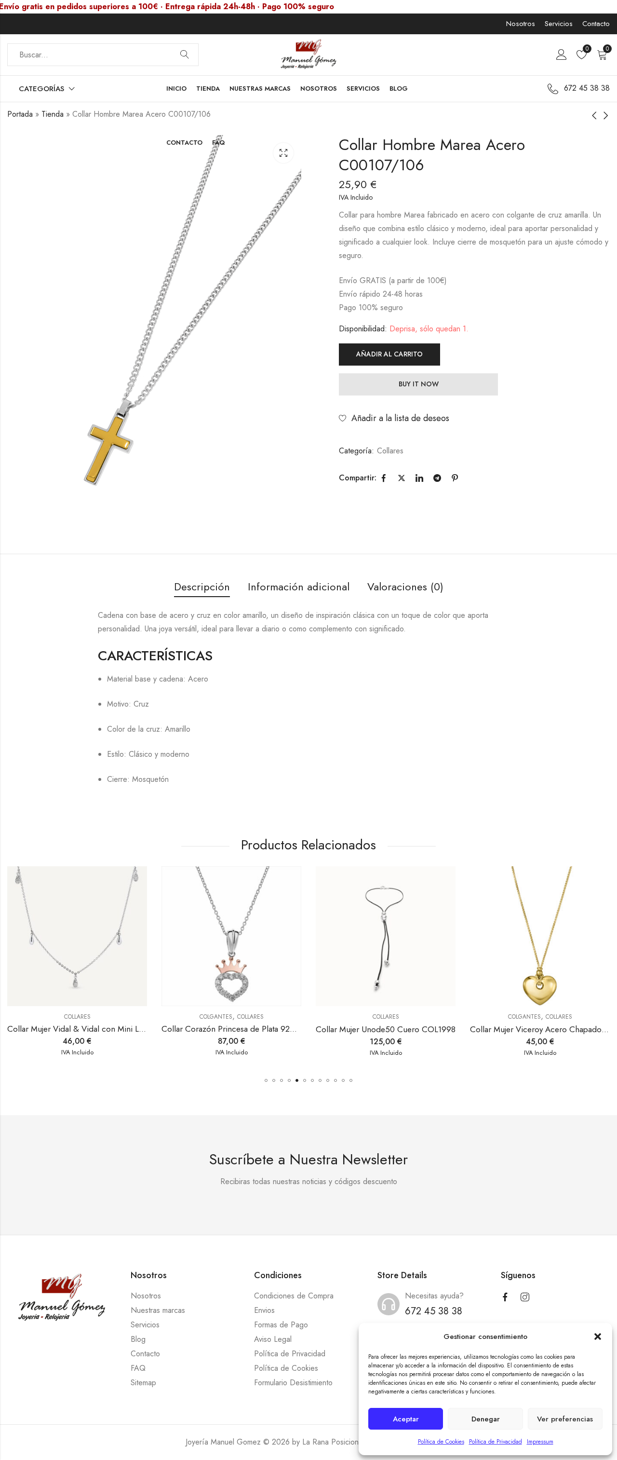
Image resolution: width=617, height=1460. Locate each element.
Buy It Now (419, 384)
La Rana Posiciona (332, 1441)
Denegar (485, 1419)
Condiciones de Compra (294, 1295)
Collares (390, 450)
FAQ (138, 1368)
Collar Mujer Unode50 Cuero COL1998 (232, 1029)
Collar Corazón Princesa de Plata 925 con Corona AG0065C (116, 1029)
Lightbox (283, 153)
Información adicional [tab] (298, 586)
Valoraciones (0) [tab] (405, 586)
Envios (264, 1310)
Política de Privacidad (495, 1441)
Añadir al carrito (389, 354)
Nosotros (520, 23)
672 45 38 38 (433, 1311)
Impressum (540, 1441)
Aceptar (406, 1419)
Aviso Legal (273, 1339)
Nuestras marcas (158, 1310)
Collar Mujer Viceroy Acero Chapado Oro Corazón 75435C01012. (434, 1029)
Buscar (185, 55)
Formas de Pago (281, 1324)
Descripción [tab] (202, 586)
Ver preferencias (565, 1419)
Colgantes (62, 1016)
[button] (598, 1336)
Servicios (559, 23)
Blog (138, 1339)
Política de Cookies (441, 1441)
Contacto (596, 23)
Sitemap (143, 1382)
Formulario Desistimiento (293, 1382)
